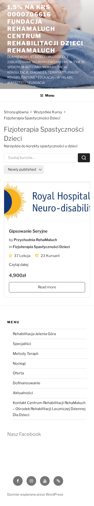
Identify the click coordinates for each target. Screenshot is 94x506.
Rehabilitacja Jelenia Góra (34, 334)
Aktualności (23, 393)
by (11, 240)
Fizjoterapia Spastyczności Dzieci (41, 247)
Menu (49, 95)
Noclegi (19, 363)
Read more (47, 287)
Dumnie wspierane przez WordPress (35, 494)
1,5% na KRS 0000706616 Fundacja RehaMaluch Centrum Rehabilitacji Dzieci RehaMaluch (45, 29)
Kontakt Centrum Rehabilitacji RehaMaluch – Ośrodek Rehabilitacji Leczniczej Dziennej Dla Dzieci (49, 409)
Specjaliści (22, 344)
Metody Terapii (25, 353)
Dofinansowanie (26, 383)
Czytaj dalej (18, 265)
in (10, 247)
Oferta (18, 373)
